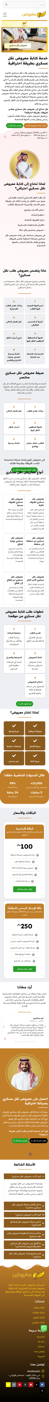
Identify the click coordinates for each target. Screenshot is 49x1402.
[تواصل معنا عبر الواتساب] (44, 1328)
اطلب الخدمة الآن (24, 889)
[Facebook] (42, 1384)
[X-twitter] (36, 1384)
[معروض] (29, 14)
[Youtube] (31, 1384)
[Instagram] (25, 1384)
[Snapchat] (8, 1384)
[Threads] (42, 1390)
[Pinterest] (19, 1384)
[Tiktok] (14, 1384)
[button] (45, 1026)
